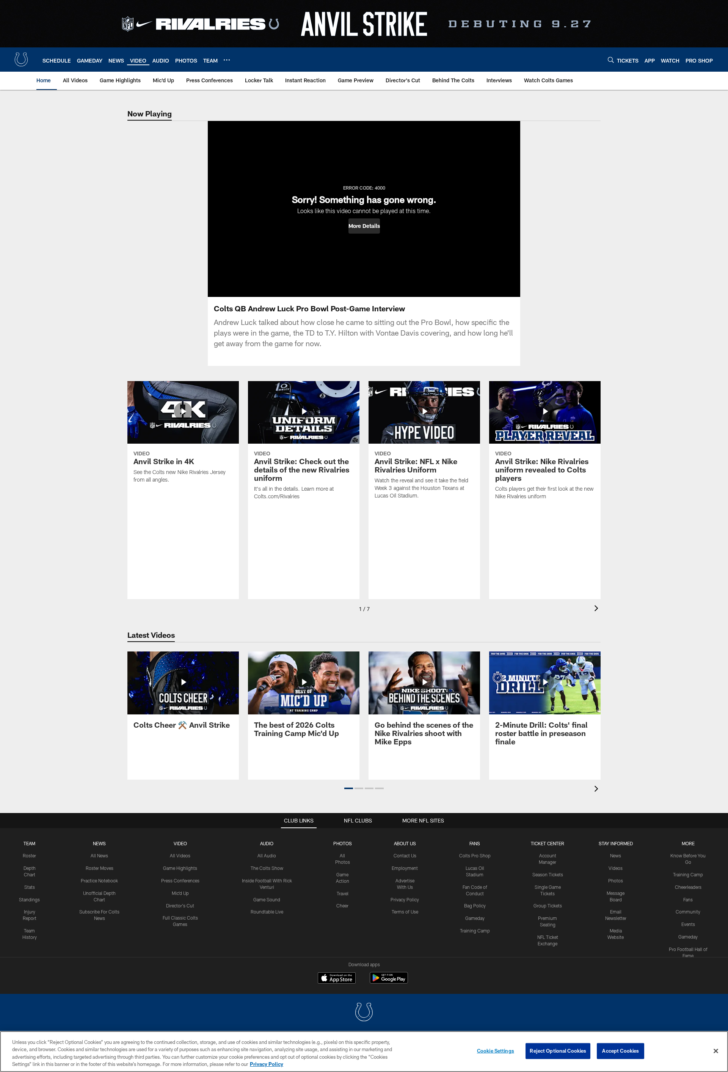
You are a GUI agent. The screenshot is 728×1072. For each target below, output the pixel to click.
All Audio (266, 855)
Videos (616, 868)
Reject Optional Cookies (558, 1051)
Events (688, 924)
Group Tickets (547, 905)
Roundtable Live (267, 911)
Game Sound (266, 899)
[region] (364, 1051)
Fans (688, 899)
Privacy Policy (405, 899)
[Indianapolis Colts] (364, 1013)
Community (688, 911)
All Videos (180, 855)
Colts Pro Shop (475, 855)
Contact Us (405, 855)
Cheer (342, 905)
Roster (29, 855)
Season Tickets (547, 874)
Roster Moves (99, 868)
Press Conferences (180, 880)
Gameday (475, 918)
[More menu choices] (227, 60)
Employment (405, 868)
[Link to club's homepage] (21, 59)
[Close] (716, 1050)
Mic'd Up (180, 893)
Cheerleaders (688, 887)
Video (180, 843)
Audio (266, 843)
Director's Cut (180, 905)
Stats (29, 887)
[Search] (611, 60)
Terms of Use (405, 911)
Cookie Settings (495, 1051)
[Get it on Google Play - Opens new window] (388, 981)
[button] (364, 226)
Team (29, 843)
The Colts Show (267, 868)
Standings (29, 899)
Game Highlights (180, 868)
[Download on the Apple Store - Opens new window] (336, 978)
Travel (342, 893)
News (99, 843)
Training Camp (475, 930)
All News (99, 855)
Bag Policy (475, 905)
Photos (342, 843)
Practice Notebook (99, 880)
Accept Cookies (620, 1051)
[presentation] (598, 609)
